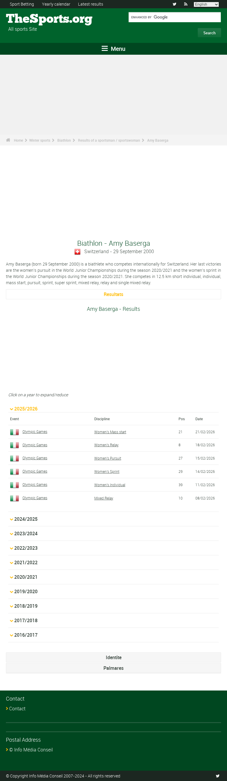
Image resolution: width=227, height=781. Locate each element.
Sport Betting (22, 4)
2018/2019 (26, 606)
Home (18, 140)
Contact (17, 708)
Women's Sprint (106, 471)
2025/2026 (26, 408)
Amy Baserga (157, 140)
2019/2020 (26, 591)
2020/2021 (26, 577)
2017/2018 (26, 620)
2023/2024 (26, 533)
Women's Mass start (110, 431)
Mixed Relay (103, 498)
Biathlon (64, 140)
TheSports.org (28, 19)
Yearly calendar (56, 4)
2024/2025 (26, 519)
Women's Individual (109, 484)
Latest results (90, 4)
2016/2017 (26, 635)
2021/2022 (26, 562)
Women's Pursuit (107, 458)
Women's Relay (106, 444)
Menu (117, 49)
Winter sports (39, 140)
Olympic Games (34, 431)
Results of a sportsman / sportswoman (109, 140)
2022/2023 (26, 548)
